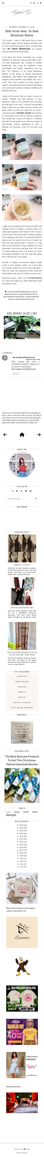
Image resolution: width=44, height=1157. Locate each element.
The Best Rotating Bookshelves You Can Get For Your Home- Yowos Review (22, 653)
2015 (22, 856)
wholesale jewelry (13, 1087)
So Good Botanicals (18, 49)
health (22, 697)
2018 (21, 847)
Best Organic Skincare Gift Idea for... (22, 333)
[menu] (3, 3)
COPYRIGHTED (22, 1153)
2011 (22, 867)
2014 (22, 858)
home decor (22, 681)
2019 (21, 844)
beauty (22, 692)
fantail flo (19, 1149)
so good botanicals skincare (24, 299)
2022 (22, 836)
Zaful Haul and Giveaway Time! (22, 607)
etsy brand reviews (22, 708)
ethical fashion (22, 702)
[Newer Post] (5, 435)
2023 (21, 833)
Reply (15, 374)
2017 (21, 850)
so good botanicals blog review (18, 292)
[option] (22, 327)
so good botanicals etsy (26, 294)
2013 (22, 861)
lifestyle (22, 676)
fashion (22, 687)
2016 (21, 853)
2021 (21, 839)
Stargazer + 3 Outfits (22, 565)
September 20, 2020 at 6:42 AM (33, 359)
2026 (21, 825)
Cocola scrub (24, 113)
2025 (21, 828)
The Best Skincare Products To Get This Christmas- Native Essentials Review (22, 760)
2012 (22, 864)
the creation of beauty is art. (24, 357)
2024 (21, 830)
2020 (21, 842)
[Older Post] (39, 435)
